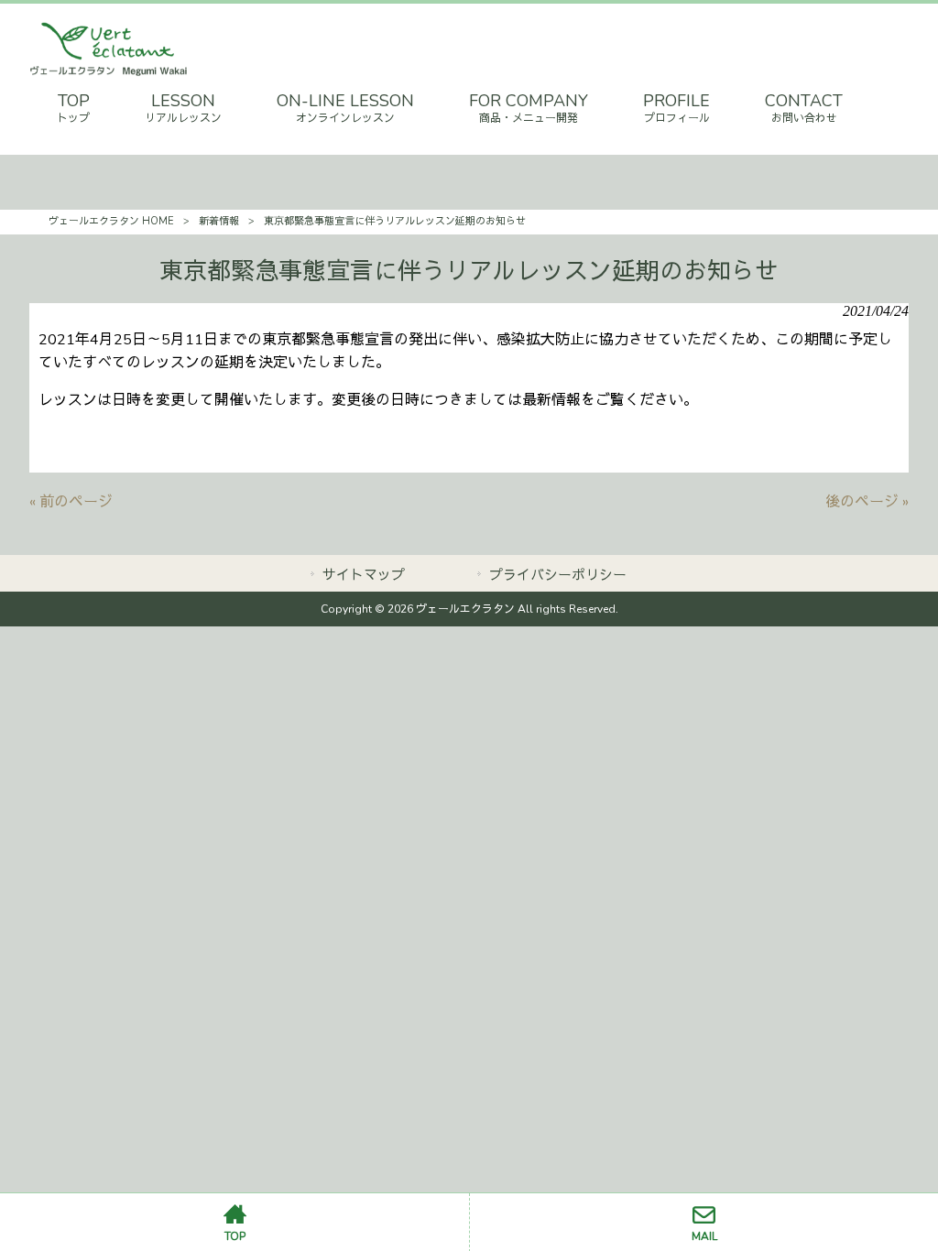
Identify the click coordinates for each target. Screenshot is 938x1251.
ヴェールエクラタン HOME (111, 221)
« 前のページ (71, 502)
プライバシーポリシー (558, 575)
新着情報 (219, 221)
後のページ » (867, 502)
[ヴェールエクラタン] (108, 72)
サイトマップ (363, 575)
